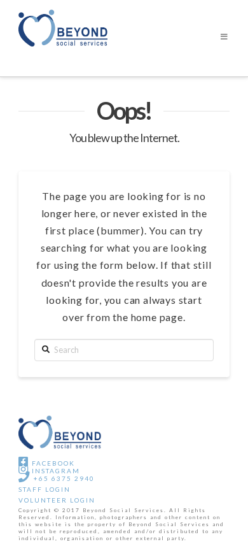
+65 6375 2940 (63, 478)
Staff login (44, 489)
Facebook (52, 463)
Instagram (54, 471)
